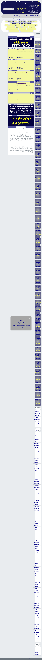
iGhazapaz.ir (37, 415)
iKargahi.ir (37, 506)
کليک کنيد (32, 144)
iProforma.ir (36, 607)
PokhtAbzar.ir (37, 419)
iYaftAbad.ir (36, 632)
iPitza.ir (36, 435)
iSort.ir (36, 489)
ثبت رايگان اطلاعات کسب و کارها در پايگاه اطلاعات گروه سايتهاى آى (21, 23)
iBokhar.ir (37, 559)
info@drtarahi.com (20, 57)
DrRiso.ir (36, 479)
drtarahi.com (19, 67)
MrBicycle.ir (36, 458)
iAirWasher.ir (36, 561)
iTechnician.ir (36, 502)
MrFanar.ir (37, 491)
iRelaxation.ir (36, 462)
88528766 (12, 57)
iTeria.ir (36, 538)
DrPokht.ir (37, 423)
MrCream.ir (36, 542)
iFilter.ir (36, 466)
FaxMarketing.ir (37, 487)
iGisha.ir (36, 609)
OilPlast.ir (37, 441)
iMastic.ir (36, 590)
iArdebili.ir (37, 652)
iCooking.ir (37, 411)
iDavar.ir (36, 565)
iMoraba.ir (37, 550)
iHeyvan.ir (37, 512)
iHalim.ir (36, 626)
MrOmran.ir (36, 567)
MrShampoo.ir (36, 544)
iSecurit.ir (37, 472)
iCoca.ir (36, 456)
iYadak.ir (36, 588)
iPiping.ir (36, 531)
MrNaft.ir (36, 449)
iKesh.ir (36, 569)
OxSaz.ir (36, 630)
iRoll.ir (36, 546)
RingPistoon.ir (36, 603)
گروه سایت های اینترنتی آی (16, 658)
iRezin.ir (36, 460)
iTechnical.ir (36, 580)
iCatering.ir (36, 605)
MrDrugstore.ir (37, 582)
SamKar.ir (37, 552)
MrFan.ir (36, 601)
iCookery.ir (37, 417)
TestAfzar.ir (37, 650)
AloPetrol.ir (36, 624)
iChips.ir (36, 596)
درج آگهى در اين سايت (22, 21)
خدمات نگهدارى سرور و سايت (14, 25)
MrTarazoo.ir (36, 594)
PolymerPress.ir (37, 477)
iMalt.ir (36, 586)
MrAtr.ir (36, 527)
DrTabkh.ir (37, 421)
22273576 (12, 67)
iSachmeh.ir (36, 468)
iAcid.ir (36, 470)
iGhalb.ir (36, 563)
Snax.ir (36, 504)
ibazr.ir (36, 523)
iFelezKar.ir (37, 613)
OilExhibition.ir (36, 571)
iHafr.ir (36, 584)
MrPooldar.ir (36, 525)
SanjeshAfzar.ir (37, 648)
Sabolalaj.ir (36, 510)
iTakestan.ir (36, 508)
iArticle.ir (36, 464)
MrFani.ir (36, 615)
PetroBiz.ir (37, 533)
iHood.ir (36, 611)
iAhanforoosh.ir (36, 437)
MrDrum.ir (37, 500)
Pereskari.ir (36, 481)
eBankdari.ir (36, 592)
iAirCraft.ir (37, 521)
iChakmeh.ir (36, 483)
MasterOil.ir (36, 445)
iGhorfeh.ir (37, 485)
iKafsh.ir (36, 634)
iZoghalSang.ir (36, 443)
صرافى (7, 25)
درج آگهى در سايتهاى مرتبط (32, 21)
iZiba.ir (36, 575)
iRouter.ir (37, 554)
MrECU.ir (36, 529)
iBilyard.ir (37, 548)
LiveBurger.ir (36, 622)
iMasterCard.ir (36, 439)
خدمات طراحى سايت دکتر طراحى (11, 21)
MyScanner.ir (36, 498)
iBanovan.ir (36, 628)
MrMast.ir (37, 447)
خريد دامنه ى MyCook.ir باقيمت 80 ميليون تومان (29, 25)
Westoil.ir (36, 519)
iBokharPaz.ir (37, 413)
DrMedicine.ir (36, 451)
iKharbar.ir (36, 540)
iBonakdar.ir (36, 636)
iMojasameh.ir (36, 573)
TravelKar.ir (36, 654)
